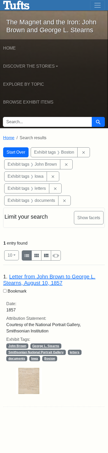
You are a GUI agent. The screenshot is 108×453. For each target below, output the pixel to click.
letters (74, 352)
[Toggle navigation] (97, 5)
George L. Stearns (45, 346)
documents (16, 358)
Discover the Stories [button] (29, 66)
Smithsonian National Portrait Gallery (36, 352)
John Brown (17, 346)
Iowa (34, 358)
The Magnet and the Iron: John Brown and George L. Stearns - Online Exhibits (16, 5)
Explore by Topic (23, 84)
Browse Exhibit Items (28, 102)
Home (9, 48)
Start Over (16, 152)
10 (13, 255)
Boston (49, 358)
